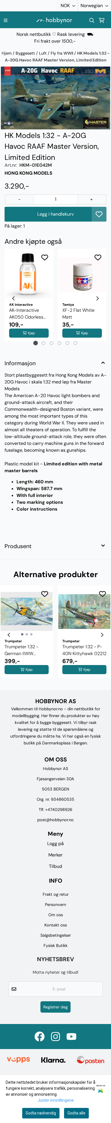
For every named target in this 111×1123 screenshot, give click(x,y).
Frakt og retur (56, 894)
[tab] (35, 343)
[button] (99, 214)
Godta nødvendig (41, 1113)
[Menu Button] (5, 20)
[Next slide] (97, 298)
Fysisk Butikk (55, 945)
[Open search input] (91, 20)
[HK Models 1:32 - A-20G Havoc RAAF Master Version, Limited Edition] (55, 98)
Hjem (7, 53)
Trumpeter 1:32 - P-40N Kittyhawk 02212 (84, 650)
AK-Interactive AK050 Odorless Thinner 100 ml (26, 314)
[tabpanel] (29, 298)
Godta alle (76, 1113)
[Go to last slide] (13, 298)
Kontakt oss (55, 925)
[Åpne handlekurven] (101, 20)
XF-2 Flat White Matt (78, 313)
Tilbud (55, 866)
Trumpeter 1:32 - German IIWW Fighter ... (21, 650)
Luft (43, 53)
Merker (55, 855)
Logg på (55, 844)
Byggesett (26, 53)
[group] (26, 634)
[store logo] (54, 20)
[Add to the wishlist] (44, 257)
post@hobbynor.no (55, 819)
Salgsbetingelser (55, 935)
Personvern (55, 904)
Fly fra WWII (62, 53)
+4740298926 (58, 809)
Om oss (55, 914)
